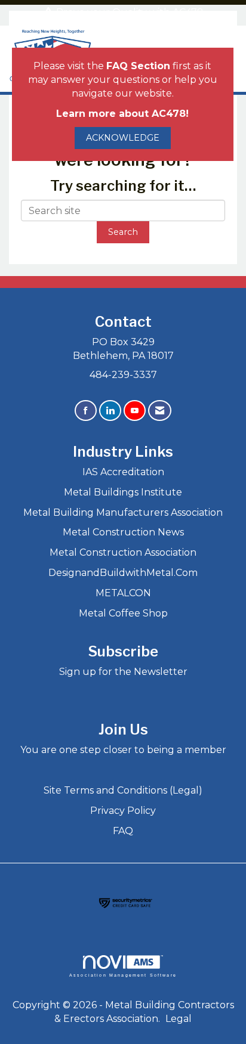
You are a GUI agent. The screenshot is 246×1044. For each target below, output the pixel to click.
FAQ (123, 831)
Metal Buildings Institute (123, 492)
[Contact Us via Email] (159, 410)
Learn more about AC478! (122, 113)
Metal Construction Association (123, 552)
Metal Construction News (123, 532)
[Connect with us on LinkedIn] (110, 410)
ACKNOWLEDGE (122, 137)
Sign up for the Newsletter (123, 671)
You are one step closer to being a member (123, 749)
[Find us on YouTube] (135, 410)
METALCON (123, 593)
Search (123, 232)
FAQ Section (138, 66)
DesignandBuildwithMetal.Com (123, 572)
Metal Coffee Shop (123, 613)
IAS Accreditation (123, 472)
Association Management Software (123, 974)
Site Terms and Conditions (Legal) (123, 790)
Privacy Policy (123, 810)
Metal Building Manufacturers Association (123, 512)
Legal (178, 1018)
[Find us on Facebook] (86, 410)
